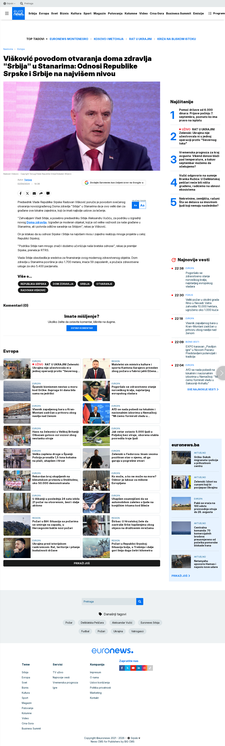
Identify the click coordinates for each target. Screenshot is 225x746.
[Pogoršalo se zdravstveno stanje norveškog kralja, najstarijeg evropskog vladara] (96, 391)
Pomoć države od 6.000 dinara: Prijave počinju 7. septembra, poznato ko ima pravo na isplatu (198, 115)
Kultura (76, 13)
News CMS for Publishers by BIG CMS (112, 741)
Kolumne (131, 13)
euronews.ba (185, 444)
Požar (69, 622)
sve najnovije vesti (201, 389)
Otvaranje (104, 283)
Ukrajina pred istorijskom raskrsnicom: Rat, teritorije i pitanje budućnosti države (56, 547)
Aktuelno (200, 452)
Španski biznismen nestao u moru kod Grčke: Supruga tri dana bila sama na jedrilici (54, 390)
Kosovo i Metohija (109, 39)
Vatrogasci (137, 631)
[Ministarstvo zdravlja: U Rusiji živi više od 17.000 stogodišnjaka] (220, 373)
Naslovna (8, 49)
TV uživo (58, 672)
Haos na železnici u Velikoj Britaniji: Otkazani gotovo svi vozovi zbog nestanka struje (55, 435)
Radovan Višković (33, 290)
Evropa (44, 13)
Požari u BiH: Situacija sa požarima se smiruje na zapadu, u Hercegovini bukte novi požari (55, 525)
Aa (135, 205)
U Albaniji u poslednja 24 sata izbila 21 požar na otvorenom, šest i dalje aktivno (55, 502)
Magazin (100, 13)
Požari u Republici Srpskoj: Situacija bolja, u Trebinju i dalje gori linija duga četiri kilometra (133, 547)
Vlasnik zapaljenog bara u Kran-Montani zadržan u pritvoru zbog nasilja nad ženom (54, 413)
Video (143, 13)
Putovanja (115, 13)
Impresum (95, 672)
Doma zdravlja (37, 222)
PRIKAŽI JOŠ (179, 575)
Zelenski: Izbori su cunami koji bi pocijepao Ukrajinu (205, 484)
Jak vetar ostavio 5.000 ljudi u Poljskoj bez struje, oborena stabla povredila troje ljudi (135, 435)
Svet (54, 13)
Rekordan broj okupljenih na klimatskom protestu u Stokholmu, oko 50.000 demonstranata (55, 480)
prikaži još (82, 563)
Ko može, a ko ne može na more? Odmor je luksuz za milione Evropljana (134, 480)
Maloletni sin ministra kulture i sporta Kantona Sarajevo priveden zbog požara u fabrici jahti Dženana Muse (135, 368)
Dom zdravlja (63, 283)
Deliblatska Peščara (92, 622)
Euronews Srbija (150, 622)
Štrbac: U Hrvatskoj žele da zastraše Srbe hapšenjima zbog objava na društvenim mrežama (133, 525)
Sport (87, 13)
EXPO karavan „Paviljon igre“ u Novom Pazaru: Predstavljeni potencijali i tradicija (201, 351)
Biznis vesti (192, 342)
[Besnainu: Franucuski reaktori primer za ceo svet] (4, 373)
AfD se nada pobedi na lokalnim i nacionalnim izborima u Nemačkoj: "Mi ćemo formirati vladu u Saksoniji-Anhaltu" (134, 413)
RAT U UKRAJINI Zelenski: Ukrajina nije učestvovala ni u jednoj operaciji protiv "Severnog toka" (55, 368)
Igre (55, 687)
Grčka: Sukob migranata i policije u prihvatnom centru (206, 462)
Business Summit (178, 13)
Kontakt (94, 697)
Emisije (198, 13)
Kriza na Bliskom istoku (176, 39)
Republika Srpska (33, 283)
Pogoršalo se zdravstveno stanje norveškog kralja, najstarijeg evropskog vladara (134, 390)
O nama (94, 677)
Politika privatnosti (100, 687)
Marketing (96, 692)
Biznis (64, 13)
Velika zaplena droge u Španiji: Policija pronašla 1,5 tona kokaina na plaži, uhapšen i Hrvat (54, 457)
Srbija (32, 13)
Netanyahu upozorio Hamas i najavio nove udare (206, 563)
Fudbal (85, 631)
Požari (101, 631)
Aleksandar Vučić (122, 622)
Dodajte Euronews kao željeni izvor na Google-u (116, 182)
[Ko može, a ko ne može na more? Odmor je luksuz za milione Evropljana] (96, 480)
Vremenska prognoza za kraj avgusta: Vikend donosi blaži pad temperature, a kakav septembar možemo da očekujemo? (199, 159)
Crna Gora (157, 13)
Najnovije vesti (61, 677)
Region (116, 361)
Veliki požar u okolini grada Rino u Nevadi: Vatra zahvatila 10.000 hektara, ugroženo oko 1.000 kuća (202, 305)
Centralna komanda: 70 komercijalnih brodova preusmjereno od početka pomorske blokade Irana (206, 536)
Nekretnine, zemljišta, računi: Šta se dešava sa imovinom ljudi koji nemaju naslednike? (199, 202)
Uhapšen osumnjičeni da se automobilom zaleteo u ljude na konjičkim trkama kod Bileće (132, 502)
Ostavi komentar (82, 328)
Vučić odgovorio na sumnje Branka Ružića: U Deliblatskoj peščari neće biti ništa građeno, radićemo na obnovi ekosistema (199, 182)
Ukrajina (118, 631)
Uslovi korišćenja (100, 682)
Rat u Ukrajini (140, 39)
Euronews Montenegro (69, 39)
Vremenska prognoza (65, 682)
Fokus (189, 295)
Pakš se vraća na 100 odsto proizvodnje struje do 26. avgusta (205, 507)
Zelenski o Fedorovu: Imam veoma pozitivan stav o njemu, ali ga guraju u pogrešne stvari (135, 457)
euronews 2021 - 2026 (111, 737)
